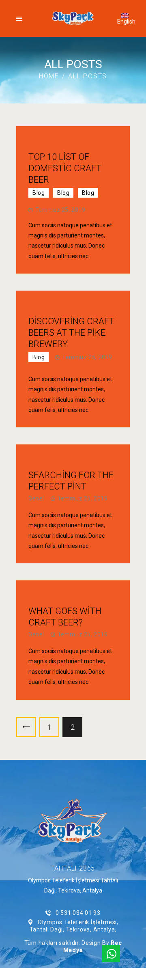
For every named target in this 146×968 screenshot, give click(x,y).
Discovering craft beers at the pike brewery (71, 332)
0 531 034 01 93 (78, 913)
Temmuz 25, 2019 (60, 210)
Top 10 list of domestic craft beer (64, 168)
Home (49, 76)
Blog (38, 193)
